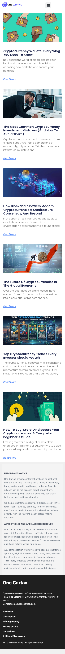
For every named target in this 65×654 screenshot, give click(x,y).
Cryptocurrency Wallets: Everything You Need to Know (31, 53)
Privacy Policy (11, 621)
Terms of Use (10, 626)
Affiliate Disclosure (14, 636)
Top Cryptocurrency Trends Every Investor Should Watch (30, 356)
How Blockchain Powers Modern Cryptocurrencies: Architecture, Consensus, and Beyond (28, 210)
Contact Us (9, 616)
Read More (9, 79)
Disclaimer (9, 631)
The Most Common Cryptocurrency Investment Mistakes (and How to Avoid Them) (31, 130)
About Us (8, 611)
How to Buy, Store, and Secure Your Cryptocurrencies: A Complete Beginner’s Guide (31, 433)
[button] (48, 5)
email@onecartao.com (24, 604)
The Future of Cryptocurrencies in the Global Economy (30, 284)
